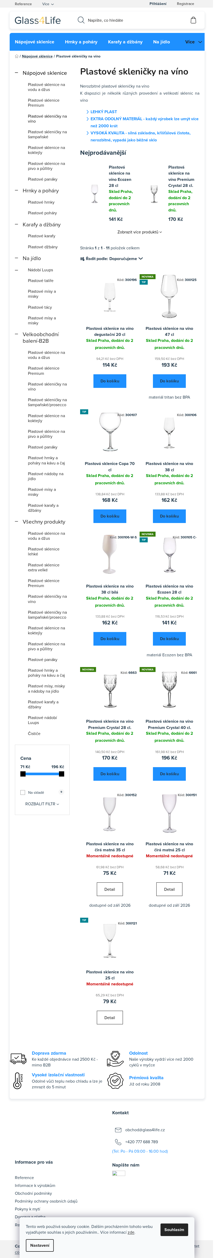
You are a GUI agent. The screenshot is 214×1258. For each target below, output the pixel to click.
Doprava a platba (30, 1217)
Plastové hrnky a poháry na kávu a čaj (46, 460)
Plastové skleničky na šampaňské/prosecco (47, 402)
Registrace (185, 3)
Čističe (34, 733)
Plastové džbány (43, 247)
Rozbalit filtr (40, 804)
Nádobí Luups (40, 270)
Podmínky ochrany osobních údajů (46, 1201)
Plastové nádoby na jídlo (45, 476)
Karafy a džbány (42, 224)
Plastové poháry (42, 213)
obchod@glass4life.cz (145, 1130)
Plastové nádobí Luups (42, 720)
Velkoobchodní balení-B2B (41, 337)
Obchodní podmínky (33, 1193)
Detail (109, 889)
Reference (23, 4)
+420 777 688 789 (141, 1142)
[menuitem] (35, 42)
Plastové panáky (42, 179)
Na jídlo (32, 258)
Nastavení (39, 1245)
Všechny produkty (44, 521)
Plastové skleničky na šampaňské (47, 134)
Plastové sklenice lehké (44, 551)
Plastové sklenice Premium (44, 102)
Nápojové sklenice (45, 73)
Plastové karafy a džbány (43, 507)
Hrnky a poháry (41, 190)
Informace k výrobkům (35, 1185)
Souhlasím (174, 1230)
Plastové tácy (40, 307)
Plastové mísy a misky (42, 293)
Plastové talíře (41, 280)
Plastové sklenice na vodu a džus (46, 87)
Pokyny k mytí (27, 1209)
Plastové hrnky (41, 202)
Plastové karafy (41, 236)
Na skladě (45, 792)
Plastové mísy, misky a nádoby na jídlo (46, 688)
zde (131, 1232)
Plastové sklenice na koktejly (46, 150)
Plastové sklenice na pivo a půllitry (46, 165)
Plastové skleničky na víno (47, 118)
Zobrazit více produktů (137, 232)
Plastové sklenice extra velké (44, 567)
